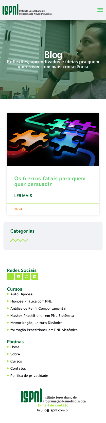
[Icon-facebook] (10, 276)
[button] (100, 10)
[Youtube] (18, 276)
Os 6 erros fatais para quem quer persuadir (50, 181)
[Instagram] (26, 276)
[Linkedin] (34, 276)
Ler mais (23, 195)
